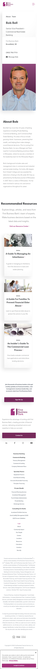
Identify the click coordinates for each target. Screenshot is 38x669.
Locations (19, 538)
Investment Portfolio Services (19, 512)
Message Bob (13, 57)
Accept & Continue (19, 665)
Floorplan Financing (19, 483)
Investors (19, 547)
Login (19, 523)
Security (19, 550)
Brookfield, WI (11, 44)
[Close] (36, 653)
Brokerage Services (19, 504)
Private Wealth (19, 488)
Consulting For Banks (19, 508)
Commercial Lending (19, 463)
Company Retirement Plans (19, 466)
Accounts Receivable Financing (19, 480)
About (8, 17)
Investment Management (19, 495)
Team (14, 17)
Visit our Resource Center (19, 226)
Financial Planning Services (19, 492)
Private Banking (19, 501)
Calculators (19, 544)
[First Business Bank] (19, 409)
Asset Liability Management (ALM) (19, 515)
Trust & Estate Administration (19, 498)
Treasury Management (19, 460)
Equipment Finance (19, 474)
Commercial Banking (19, 457)
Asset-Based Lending (19, 477)
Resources (19, 541)
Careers (19, 535)
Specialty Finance (19, 471)
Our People (19, 532)
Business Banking (19, 454)
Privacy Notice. (13, 660)
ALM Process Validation (19, 518)
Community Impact (19, 529)
